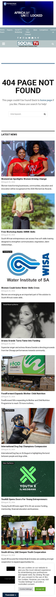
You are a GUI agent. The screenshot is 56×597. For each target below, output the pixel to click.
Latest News (9, 134)
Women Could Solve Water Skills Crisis (20, 288)
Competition (43, 30)
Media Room (2, 31)
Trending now (7, 251)
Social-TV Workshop (18, 31)
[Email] (32, 38)
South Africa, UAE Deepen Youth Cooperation (23, 552)
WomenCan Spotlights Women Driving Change (24, 179)
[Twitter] (20, 38)
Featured (6, 143)
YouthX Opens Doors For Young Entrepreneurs (24, 499)
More (35, 30)
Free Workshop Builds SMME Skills (18, 232)
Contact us (53, 31)
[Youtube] (29, 38)
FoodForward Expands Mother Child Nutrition (23, 393)
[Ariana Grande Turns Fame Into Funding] (28, 320)
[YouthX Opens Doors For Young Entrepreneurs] (28, 479)
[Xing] (38, 38)
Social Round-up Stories (10, 304)
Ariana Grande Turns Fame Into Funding (20, 340)
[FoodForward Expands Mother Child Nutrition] (28, 373)
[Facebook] (17, 38)
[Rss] (35, 38)
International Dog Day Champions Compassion (24, 446)
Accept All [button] (40, 589)
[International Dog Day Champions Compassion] (28, 426)
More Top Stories (8, 195)
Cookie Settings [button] (26, 589)
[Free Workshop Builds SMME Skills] (28, 211)
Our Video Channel (28, 32)
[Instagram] (23, 38)
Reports (10, 30)
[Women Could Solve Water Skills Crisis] (28, 267)
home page (46, 100)
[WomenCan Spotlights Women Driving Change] (28, 158)
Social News (7, 516)
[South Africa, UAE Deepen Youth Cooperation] (28, 531)
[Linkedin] (26, 38)
